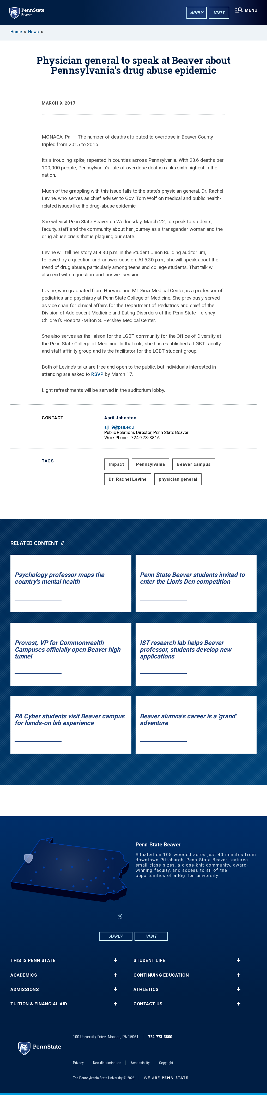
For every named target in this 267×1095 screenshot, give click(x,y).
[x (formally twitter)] (120, 916)
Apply (196, 12)
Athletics (146, 989)
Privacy (78, 1063)
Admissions (24, 989)
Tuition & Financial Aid (38, 1003)
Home (16, 31)
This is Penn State (33, 960)
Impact (116, 464)
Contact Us (148, 1003)
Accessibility (140, 1063)
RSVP (98, 374)
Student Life (149, 960)
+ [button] (115, 960)
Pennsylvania (150, 464)
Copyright (166, 1063)
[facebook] (107, 916)
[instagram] (159, 916)
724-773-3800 (160, 1036)
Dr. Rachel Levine (128, 479)
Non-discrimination (107, 1063)
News (33, 31)
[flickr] (132, 916)
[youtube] (146, 916)
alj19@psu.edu (119, 427)
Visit (219, 12)
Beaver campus (194, 464)
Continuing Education (161, 975)
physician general (178, 479)
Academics (23, 975)
